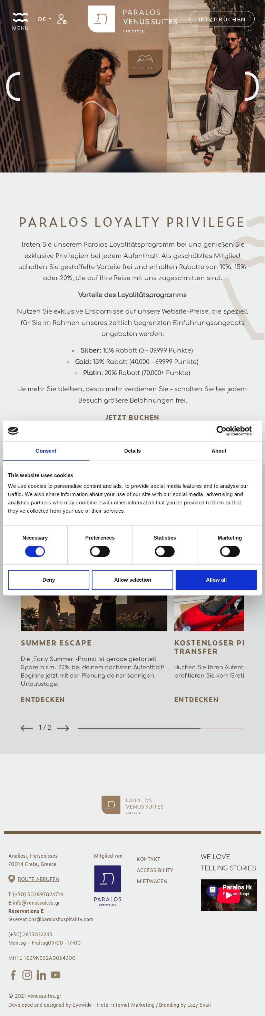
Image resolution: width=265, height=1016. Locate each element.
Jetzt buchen (222, 19)
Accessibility (155, 870)
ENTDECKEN (43, 699)
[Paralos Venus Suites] (132, 18)
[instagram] (28, 974)
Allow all (216, 580)
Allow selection (132, 580)
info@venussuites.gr (36, 902)
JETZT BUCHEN (132, 417)
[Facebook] (14, 974)
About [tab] (219, 451)
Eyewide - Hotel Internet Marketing (113, 1004)
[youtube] (57, 974)
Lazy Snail (199, 1004)
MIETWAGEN (152, 881)
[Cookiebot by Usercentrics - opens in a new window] (227, 431)
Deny (48, 580)
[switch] (100, 551)
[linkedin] (43, 974)
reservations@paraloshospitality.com (50, 919)
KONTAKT (148, 858)
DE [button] (43, 18)
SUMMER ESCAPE (56, 642)
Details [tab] (132, 451)
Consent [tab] (46, 451)
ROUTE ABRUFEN (38, 878)
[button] (63, 728)
